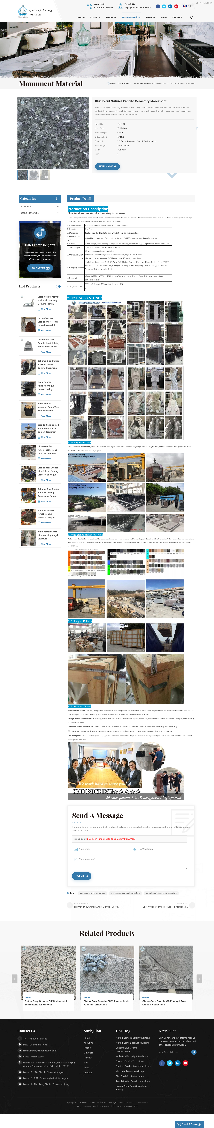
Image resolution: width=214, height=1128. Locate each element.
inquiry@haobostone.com (138, 7)
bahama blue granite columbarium (126, 1049)
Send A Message (191, 1124)
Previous (14, 978)
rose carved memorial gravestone (125, 893)
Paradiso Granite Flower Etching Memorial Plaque (46, 514)
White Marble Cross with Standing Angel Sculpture (48, 535)
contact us (38, 268)
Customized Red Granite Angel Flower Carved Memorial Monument (48, 322)
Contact (177, 17)
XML (94, 1106)
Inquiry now (106, 166)
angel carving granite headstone (133, 1081)
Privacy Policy (104, 1106)
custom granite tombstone (130, 1061)
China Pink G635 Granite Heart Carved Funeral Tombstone (165, 1002)
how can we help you (40, 245)
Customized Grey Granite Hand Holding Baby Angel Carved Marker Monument (48, 343)
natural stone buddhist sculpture (132, 1043)
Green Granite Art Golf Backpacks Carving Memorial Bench (48, 301)
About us (95, 17)
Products (111, 17)
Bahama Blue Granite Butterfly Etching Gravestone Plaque (48, 493)
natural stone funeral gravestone (133, 1038)
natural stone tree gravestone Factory (131, 1087)
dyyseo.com (143, 1102)
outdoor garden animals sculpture (133, 1066)
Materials (88, 1053)
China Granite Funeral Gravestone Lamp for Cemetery (47, 450)
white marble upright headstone (132, 1056)
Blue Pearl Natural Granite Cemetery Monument (111, 839)
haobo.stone (37, 1056)
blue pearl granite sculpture (130, 1076)
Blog (86, 1062)
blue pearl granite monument (92, 893)
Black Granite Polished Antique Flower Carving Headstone (46, 386)
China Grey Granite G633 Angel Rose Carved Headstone (106, 1002)
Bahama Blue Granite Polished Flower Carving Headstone (48, 365)
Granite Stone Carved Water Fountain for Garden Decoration (48, 429)
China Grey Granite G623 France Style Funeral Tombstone (47, 1002)
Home (81, 17)
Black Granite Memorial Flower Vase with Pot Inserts (48, 407)
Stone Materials (131, 17)
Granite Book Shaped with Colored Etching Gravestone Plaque (48, 471)
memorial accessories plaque (130, 1071)
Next (199, 978)
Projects (150, 17)
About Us (88, 1043)
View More (46, 309)
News (164, 17)
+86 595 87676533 (103, 7)
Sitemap (87, 1106)
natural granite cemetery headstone (161, 893)
